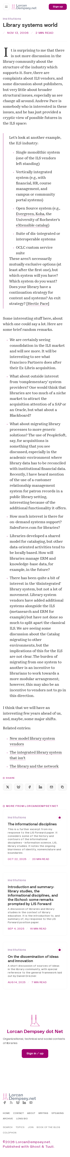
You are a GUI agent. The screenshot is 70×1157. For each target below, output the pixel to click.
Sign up (58, 6)
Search (8, 1127)
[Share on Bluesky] (18, 787)
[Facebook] (4, 1102)
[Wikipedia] (37, 1102)
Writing (43, 1113)
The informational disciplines (32, 824)
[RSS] (11, 1102)
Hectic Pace (38, 304)
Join (31, 1127)
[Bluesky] (18, 1102)
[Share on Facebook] (29, 787)
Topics (20, 1127)
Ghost (35, 1146)
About (31, 1113)
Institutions (12, 19)
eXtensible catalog (32, 225)
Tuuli (49, 1146)
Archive (8, 1118)
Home (6, 1113)
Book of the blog (48, 1127)
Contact (18, 1113)
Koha (40, 214)
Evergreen (25, 214)
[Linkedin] (24, 1102)
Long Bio (22, 1118)
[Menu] (6, 7)
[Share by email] (51, 787)
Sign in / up (35, 1053)
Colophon (9, 1132)
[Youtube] (31, 1102)
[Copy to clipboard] (62, 787)
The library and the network (34, 766)
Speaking (57, 1113)
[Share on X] (7, 787)
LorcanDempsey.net (33, 1142)
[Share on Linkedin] (40, 787)
